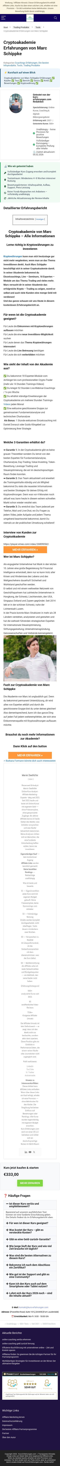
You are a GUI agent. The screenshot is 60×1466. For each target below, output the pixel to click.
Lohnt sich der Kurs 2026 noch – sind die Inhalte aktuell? (30, 1294)
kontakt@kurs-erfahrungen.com (33, 1307)
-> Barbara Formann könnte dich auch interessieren (29, 760)
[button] (30, 1205)
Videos (6, 404)
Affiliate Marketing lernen (13, 1417)
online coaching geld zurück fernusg (18, 1343)
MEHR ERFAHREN (30, 1183)
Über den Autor (9, 1437)
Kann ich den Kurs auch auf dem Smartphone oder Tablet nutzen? (28, 1285)
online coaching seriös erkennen (16, 1339)
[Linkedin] (26, 1152)
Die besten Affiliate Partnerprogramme (19, 1429)
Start (5, 27)
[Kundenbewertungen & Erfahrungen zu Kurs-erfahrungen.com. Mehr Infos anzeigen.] (30, 1373)
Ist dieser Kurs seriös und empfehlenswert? (24, 1205)
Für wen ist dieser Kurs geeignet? (28, 1223)
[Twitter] (34, 1152)
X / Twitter (30, 1072)
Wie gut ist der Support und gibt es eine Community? (29, 1275)
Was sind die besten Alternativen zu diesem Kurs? (30, 1257)
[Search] (55, 18)
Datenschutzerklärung (12, 1421)
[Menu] (3, 18)
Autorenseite (30, 1075)
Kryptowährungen (12, 256)
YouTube (30, 1069)
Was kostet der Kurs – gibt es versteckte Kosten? (26, 1231)
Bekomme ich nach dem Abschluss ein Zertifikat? (29, 1266)
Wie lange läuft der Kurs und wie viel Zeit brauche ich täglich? (30, 1247)
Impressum (7, 1425)
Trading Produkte (21, 27)
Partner (5, 1433)
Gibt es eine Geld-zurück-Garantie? (30, 1239)
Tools (38, 27)
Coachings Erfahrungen (26, 63)
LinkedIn (30, 1066)
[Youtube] (30, 1152)
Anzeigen (40, 219)
